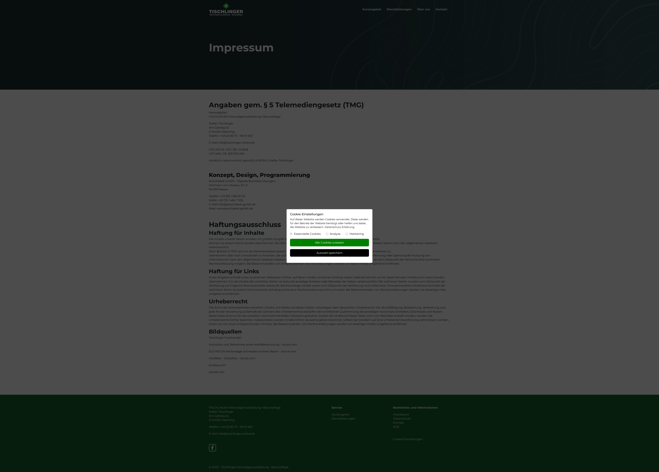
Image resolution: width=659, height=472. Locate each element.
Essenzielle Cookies (307, 233)
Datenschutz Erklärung (339, 227)
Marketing (357, 233)
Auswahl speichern (329, 253)
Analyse (335, 233)
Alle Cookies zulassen (329, 242)
